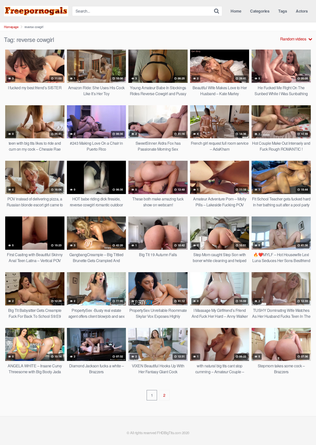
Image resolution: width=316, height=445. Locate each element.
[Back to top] (302, 429)
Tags (282, 11)
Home (236, 11)
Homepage (11, 26)
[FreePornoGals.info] (36, 11)
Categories (259, 11)
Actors (302, 11)
